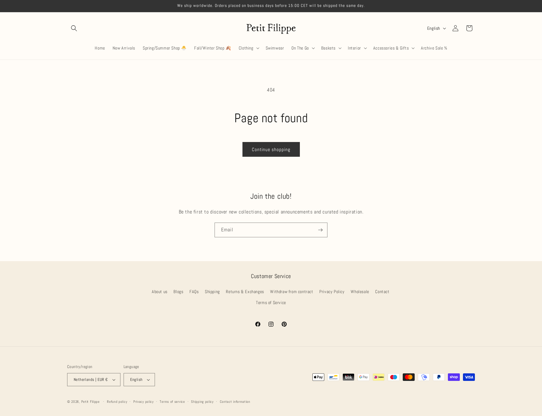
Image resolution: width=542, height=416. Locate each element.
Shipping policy (202, 401)
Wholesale (360, 291)
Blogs (178, 291)
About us (159, 291)
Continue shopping (271, 149)
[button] (74, 28)
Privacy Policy (331, 291)
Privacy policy (143, 401)
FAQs (194, 291)
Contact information (235, 401)
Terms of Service (271, 302)
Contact (382, 291)
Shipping (212, 291)
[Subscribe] (320, 230)
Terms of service (172, 401)
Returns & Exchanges (245, 291)
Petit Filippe (90, 401)
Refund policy (117, 401)
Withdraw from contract (291, 291)
